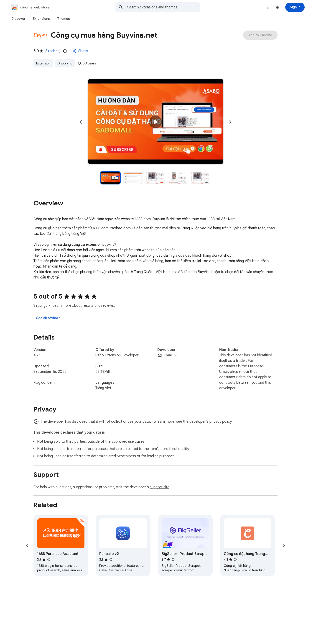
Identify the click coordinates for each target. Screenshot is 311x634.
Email (168, 355)
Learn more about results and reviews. (83, 305)
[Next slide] (230, 121)
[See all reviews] (48, 317)
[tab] (18, 19)
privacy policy (220, 421)
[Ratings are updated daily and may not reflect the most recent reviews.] (65, 51)
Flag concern (44, 382)
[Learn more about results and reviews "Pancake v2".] (110, 559)
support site (159, 487)
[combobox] (163, 7)
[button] (277, 7)
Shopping (65, 63)
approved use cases (128, 441)
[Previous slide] (80, 121)
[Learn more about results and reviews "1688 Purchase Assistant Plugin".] (48, 559)
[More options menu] (268, 7)
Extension (43, 63)
